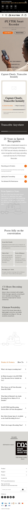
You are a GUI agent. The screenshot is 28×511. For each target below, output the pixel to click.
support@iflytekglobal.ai (9, 480)
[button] (2, 15)
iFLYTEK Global (6, 508)
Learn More (7, 32)
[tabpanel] (8, 443)
